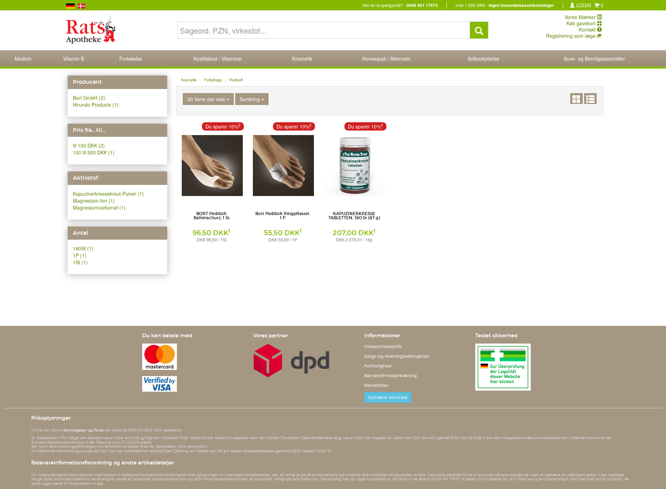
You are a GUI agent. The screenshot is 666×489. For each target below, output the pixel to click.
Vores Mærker (581, 17)
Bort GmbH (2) (89, 97)
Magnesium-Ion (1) (94, 200)
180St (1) (83, 248)
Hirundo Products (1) (96, 104)
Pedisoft (236, 79)
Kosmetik (189, 79)
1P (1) (79, 255)
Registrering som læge (571, 35)
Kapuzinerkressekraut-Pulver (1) (108, 193)
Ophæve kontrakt (388, 397)
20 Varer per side (207, 99)
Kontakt (588, 29)
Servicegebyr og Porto (83, 430)
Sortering (250, 99)
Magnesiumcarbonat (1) (99, 207)
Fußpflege (213, 79)
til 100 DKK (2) (89, 145)
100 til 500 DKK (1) (93, 152)
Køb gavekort (581, 23)
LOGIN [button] (583, 5)
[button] (599, 5)
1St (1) (80, 262)
